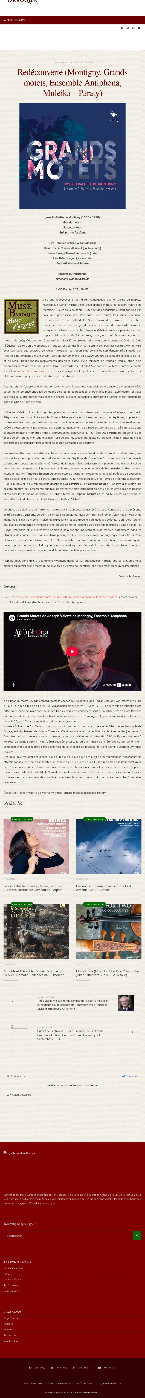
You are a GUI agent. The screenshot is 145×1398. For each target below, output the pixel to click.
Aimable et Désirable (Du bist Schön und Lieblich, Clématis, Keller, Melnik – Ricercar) (34, 973)
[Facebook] (122, 28)
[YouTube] (139, 28)
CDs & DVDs (78, 62)
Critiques (88, 62)
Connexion (131, 1076)
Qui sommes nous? (110, 1383)
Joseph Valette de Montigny (36, 792)
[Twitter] (127, 28)
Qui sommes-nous (13, 1267)
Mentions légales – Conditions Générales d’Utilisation (58, 1383)
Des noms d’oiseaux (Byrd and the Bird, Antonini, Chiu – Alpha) (103, 888)
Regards (8, 1329)
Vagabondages (12, 1341)
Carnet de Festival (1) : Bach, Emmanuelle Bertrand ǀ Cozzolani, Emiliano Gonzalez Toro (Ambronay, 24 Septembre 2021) (70, 1033)
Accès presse (11, 1285)
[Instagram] (133, 28)
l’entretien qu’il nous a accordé (38, 371)
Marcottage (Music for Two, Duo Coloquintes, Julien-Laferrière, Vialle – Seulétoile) (108, 973)
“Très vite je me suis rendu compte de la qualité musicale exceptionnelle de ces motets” (63, 597)
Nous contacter (12, 1290)
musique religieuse (84, 792)
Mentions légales (13, 1279)
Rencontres (10, 1335)
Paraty (101, 792)
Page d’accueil (11, 1318)
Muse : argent (63, 792)
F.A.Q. (7, 1273)
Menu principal (16, 19)
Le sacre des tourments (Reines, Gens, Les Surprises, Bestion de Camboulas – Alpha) (33, 888)
